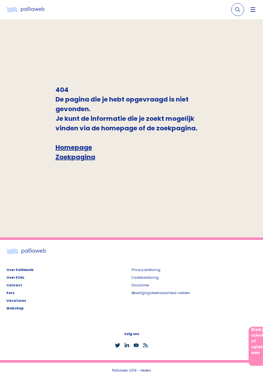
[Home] (25, 10)
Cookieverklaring (145, 277)
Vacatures (16, 300)
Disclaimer (140, 285)
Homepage (73, 147)
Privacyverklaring (146, 269)
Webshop (15, 308)
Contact (14, 285)
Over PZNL (15, 277)
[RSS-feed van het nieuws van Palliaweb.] (145, 345)
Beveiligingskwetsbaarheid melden (161, 293)
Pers (10, 293)
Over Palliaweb (20, 269)
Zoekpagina (75, 156)
